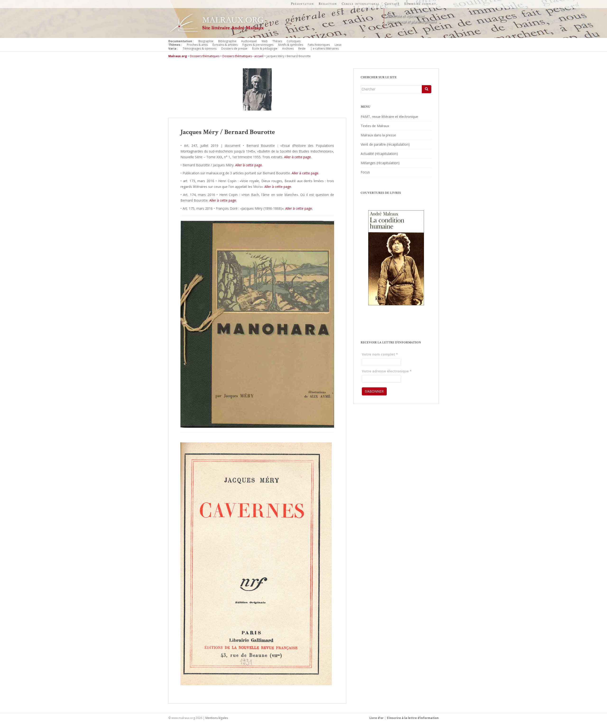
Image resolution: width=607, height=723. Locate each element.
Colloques (293, 41)
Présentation (302, 4)
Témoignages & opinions (199, 48)
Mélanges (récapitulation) (380, 163)
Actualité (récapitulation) (379, 153)
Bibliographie (227, 41)
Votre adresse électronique (387, 371)
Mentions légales (216, 718)
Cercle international (361, 4)
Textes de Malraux (375, 126)
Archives (288, 48)
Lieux (338, 45)
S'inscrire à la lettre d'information (413, 718)
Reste (302, 48)
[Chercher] (426, 89)
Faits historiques (319, 45)
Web (265, 41)
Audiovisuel (249, 41)
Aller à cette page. (298, 157)
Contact (392, 4)
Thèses (277, 41)
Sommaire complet (420, 4)
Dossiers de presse (234, 48)
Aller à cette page (248, 165)
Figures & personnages (257, 45)
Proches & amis (197, 45)
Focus (365, 172)
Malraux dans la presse (378, 135)
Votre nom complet (380, 354)
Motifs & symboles (290, 45)
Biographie (205, 41)
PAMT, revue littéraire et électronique (389, 116)
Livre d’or (376, 718)
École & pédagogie (264, 48)
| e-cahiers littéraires (324, 48)
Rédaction (328, 4)
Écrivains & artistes (225, 45)
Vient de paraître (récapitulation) (385, 144)
